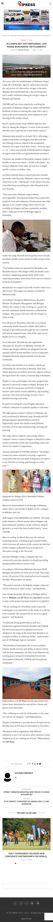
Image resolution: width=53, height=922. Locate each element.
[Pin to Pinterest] (37, 764)
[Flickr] (32, 903)
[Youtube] (38, 903)
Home (4, 35)
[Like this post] (30, 764)
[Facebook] (15, 903)
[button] (4, 841)
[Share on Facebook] (32, 764)
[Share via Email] (40, 764)
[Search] (50, 4)
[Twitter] (21, 903)
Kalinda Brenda (23, 50)
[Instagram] (26, 903)
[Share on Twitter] (35, 764)
